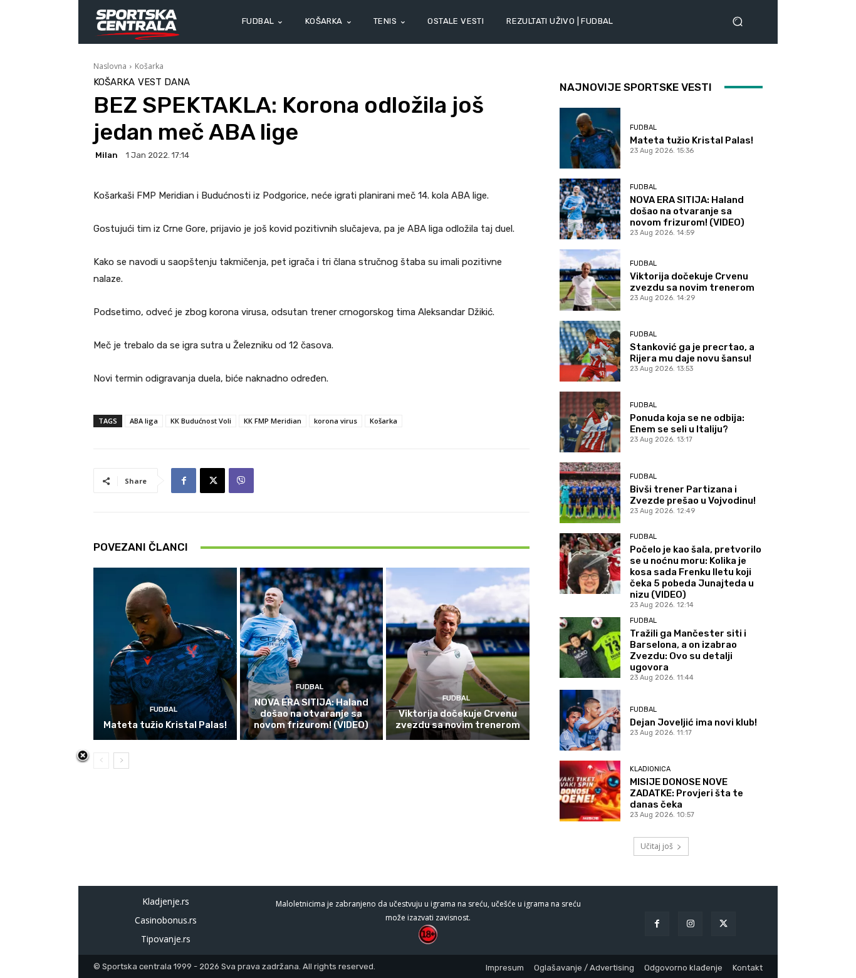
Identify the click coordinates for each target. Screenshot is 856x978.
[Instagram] (690, 924)
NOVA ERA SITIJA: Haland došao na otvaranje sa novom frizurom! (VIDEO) (311, 714)
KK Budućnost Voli (200, 420)
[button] (743, 21)
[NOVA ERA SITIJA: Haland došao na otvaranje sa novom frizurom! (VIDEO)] (312, 653)
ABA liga (144, 420)
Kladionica (650, 769)
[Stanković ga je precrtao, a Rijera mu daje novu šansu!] (590, 351)
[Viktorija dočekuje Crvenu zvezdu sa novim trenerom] (458, 653)
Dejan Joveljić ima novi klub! (693, 722)
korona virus (335, 420)
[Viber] (241, 480)
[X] (212, 480)
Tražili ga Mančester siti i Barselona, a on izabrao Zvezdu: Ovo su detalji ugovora (688, 650)
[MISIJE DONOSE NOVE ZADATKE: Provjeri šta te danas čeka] (590, 791)
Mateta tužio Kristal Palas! (165, 725)
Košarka (149, 66)
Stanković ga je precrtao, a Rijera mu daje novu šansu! (692, 352)
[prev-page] (101, 760)
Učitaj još (656, 846)
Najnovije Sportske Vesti (636, 87)
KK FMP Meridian (272, 420)
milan (106, 155)
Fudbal (163, 709)
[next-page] (121, 760)
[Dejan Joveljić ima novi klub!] (590, 720)
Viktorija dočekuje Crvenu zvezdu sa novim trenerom (457, 719)
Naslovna (110, 66)
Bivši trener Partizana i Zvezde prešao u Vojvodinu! (693, 495)
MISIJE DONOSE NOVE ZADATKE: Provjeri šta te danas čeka (686, 793)
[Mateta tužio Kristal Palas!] (165, 653)
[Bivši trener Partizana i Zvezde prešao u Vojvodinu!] (590, 492)
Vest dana (164, 82)
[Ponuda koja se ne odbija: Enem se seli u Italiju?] (590, 422)
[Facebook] (183, 480)
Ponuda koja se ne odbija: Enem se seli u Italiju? (687, 423)
